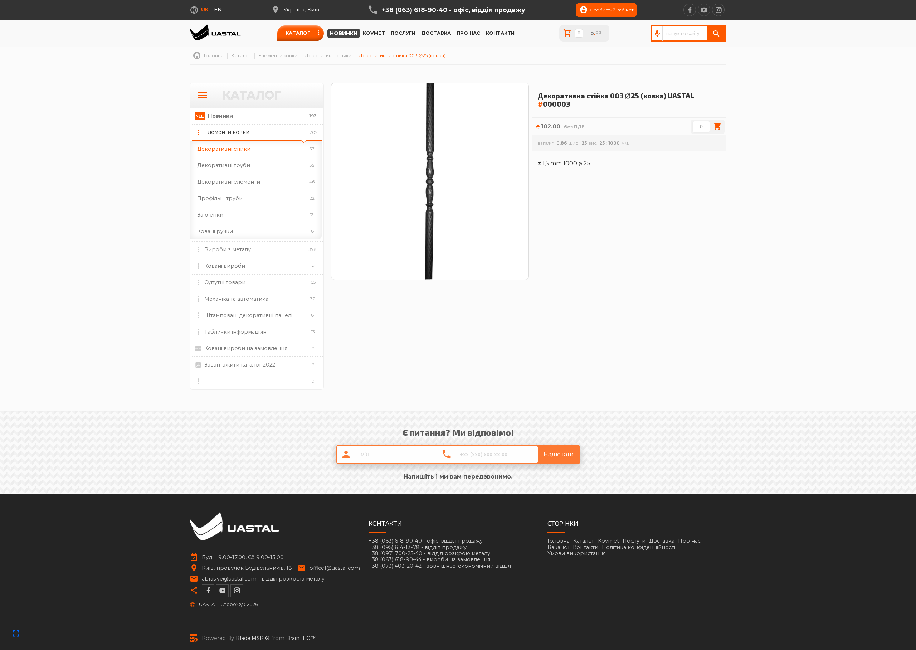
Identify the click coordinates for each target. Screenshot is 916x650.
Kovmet (374, 33)
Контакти (500, 33)
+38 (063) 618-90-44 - (429, 560)
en (218, 9)
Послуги (403, 33)
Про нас (468, 33)
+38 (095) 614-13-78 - (418, 547)
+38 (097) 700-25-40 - (429, 553)
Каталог (298, 33)
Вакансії (558, 547)
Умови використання (576, 553)
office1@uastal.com (335, 568)
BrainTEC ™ (301, 638)
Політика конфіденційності (638, 547)
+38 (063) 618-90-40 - (453, 10)
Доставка (436, 33)
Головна (558, 541)
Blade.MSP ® (252, 638)
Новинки (343, 33)
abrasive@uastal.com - (263, 579)
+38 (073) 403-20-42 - (440, 566)
